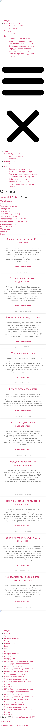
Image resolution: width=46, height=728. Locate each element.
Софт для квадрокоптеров (20, 49)
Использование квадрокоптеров (18, 681)
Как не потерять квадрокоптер (23, 317)
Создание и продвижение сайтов (14, 725)
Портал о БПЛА (6, 197)
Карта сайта (5, 721)
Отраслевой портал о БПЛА (23, 717)
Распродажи (9, 31)
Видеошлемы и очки (13, 666)
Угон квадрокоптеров (23, 353)
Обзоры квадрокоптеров (19, 38)
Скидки (12, 33)
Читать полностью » (23, 266)
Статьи (12, 56)
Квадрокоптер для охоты (23, 389)
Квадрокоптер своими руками (21, 46)
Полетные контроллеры (19, 51)
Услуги (7, 21)
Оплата (7, 633)
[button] (23, 104)
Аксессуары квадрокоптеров (21, 41)
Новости (8, 687)
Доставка (13, 28)
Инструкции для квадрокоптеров (23, 43)
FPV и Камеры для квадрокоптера (23, 54)
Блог (6, 36)
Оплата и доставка (12, 23)
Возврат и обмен (16, 26)
